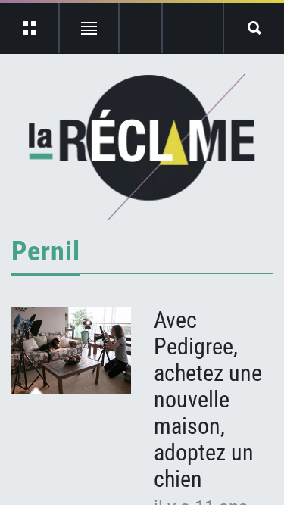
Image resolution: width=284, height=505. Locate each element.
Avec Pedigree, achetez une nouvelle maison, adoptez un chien (208, 399)
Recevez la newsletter (193, 28)
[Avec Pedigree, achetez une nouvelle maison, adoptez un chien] (71, 350)
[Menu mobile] (30, 28)
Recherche (254, 28)
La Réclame (142, 146)
